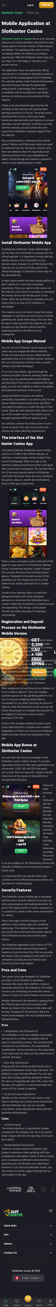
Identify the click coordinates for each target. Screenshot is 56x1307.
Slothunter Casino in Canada (17, 38)
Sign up (46, 5)
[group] (14, 1189)
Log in (30, 5)
